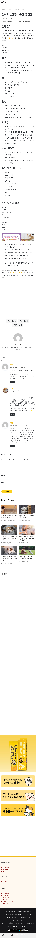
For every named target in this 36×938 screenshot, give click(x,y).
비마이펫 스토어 (5, 895)
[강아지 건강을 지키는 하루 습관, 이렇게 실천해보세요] (27, 550)
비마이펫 (18, 345)
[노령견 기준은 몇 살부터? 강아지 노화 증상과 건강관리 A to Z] (9, 530)
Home (4, 9)
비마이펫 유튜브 (5, 867)
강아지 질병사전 (21, 9)
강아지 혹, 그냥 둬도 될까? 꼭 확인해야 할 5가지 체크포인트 (9, 558)
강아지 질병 (24, 321)
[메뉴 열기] (33, 2)
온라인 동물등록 (5, 897)
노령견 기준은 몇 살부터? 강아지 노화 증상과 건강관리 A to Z (9, 538)
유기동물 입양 (4, 899)
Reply (12, 382)
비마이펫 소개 (4, 881)
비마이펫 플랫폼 (5, 893)
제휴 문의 (3, 883)
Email (3, 482)
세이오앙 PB (4, 903)
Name (3, 475)
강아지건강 (18, 325)
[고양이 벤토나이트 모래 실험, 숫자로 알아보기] (9, 509)
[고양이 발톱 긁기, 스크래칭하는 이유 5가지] (27, 509)
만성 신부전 (11, 38)
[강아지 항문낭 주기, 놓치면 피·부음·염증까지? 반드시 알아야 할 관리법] (27, 530)
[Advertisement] (18, 298)
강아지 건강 (14, 9)
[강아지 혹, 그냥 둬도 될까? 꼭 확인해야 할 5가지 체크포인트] (9, 550)
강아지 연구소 (9, 9)
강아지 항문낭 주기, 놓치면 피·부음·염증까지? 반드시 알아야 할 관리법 (26, 538)
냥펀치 (3, 871)
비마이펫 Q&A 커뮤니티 (17, 273)
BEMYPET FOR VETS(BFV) (8, 901)
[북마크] (7, 935)
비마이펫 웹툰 (4, 869)
